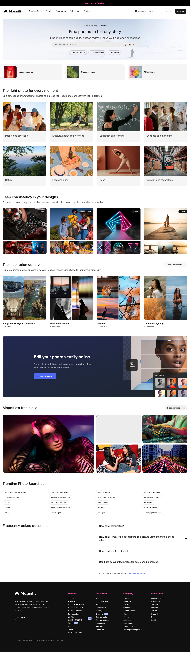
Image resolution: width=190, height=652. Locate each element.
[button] (22, 618)
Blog (125, 614)
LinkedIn (154, 607)
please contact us (136, 573)
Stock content (73, 614)
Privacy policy (102, 611)
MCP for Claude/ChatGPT (79, 618)
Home (85, 26)
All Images (94, 26)
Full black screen (150, 508)
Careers (126, 607)
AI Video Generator (75, 607)
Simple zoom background (60, 508)
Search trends (129, 611)
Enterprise (100, 630)
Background (148, 503)
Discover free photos (176, 408)
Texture (7, 508)
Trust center (101, 623)
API (69, 626)
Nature (7, 503)
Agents (73, 623)
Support (99, 604)
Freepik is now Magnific (93, 3)
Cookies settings (102, 620)
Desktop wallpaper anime (60, 497)
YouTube (154, 604)
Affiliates (99, 626)
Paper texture (103, 503)
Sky (6, 513)
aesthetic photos (79, 52)
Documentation (102, 601)
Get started (101, 593)
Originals (101, 614)
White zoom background (60, 492)
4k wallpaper (56, 513)
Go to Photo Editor (45, 376)
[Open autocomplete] (55, 45)
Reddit (154, 620)
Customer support (158, 598)
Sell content (128, 623)
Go (8, 467)
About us (127, 601)
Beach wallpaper (104, 492)
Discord (154, 614)
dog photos (115, 52)
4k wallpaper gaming (151, 497)
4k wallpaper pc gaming (106, 497)
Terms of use (101, 607)
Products (72, 593)
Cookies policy (102, 617)
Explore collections (174, 265)
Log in (168, 11)
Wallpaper (101, 508)
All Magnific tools (75, 632)
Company (128, 593)
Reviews (126, 604)
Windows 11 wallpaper (59, 503)
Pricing (87, 11)
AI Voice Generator (75, 611)
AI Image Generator (76, 604)
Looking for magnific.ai (132, 630)
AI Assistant (72, 601)
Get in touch (157, 593)
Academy (100, 598)
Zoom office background (153, 492)
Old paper (101, 513)
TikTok (154, 611)
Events (126, 617)
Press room (128, 626)
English (22, 618)
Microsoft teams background (15, 492)
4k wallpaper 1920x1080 (153, 513)
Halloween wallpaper (12, 497)
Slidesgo (127, 620)
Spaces (71, 598)
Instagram (155, 601)
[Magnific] (26, 594)
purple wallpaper (98, 52)
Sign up (180, 11)
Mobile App (72, 629)
